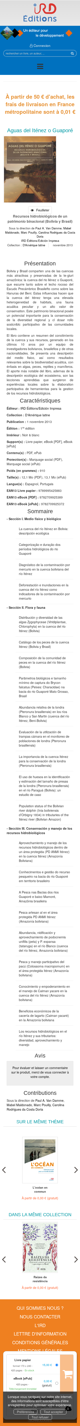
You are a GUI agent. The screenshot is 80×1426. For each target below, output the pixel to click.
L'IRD (40, 1325)
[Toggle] (40, 67)
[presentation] (3, 1169)
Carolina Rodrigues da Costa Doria (56, 234)
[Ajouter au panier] (66, 1374)
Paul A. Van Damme (48, 228)
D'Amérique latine (34, 245)
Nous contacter (40, 1316)
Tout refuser (40, 1417)
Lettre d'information (40, 1333)
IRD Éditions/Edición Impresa (40, 240)
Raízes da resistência (40, 1279)
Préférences (25, 1412)
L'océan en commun (40, 1190)
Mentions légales (40, 1351)
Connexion (41, 45)
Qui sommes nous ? (40, 1308)
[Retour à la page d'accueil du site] (40, 12)
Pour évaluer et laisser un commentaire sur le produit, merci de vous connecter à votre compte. (40, 1072)
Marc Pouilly (29, 232)
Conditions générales (40, 1342)
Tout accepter (53, 1412)
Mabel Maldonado (19, 1105)
